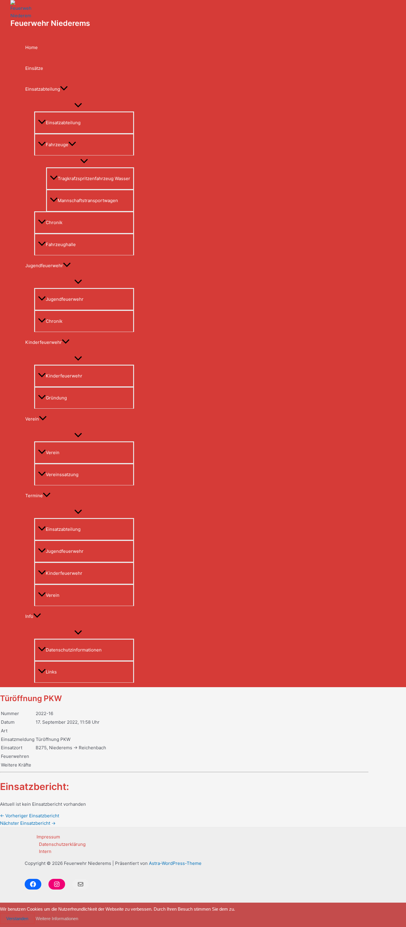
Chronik (54, 222)
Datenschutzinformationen (74, 650)
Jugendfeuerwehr (44, 265)
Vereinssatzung (62, 474)
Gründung (56, 398)
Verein (32, 419)
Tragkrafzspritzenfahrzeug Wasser (94, 178)
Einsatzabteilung (42, 89)
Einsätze (34, 68)
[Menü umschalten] (78, 105)
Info (29, 616)
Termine (34, 495)
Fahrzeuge (57, 144)
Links (51, 672)
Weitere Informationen (57, 918)
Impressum (48, 837)
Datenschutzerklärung (62, 844)
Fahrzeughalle (61, 244)
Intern (45, 851)
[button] (64, 89)
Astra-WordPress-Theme (175, 863)
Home (31, 47)
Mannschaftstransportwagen (88, 200)
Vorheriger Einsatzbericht (29, 816)
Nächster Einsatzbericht (28, 823)
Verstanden (17, 918)
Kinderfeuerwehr (43, 342)
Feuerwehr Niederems (50, 23)
